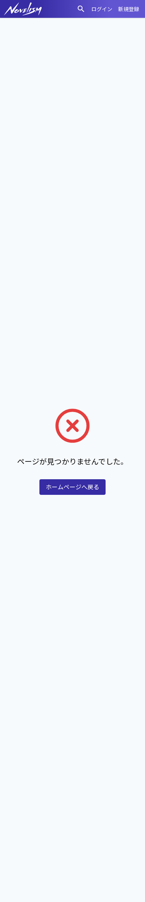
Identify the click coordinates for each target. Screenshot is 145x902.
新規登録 (128, 9)
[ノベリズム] (23, 8)
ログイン (101, 9)
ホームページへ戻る (72, 487)
